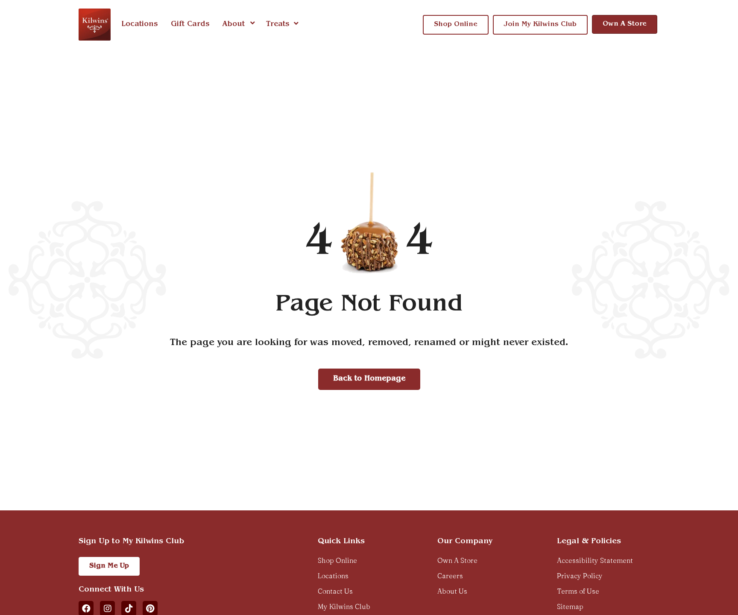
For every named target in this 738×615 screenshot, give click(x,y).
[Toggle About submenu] (252, 24)
